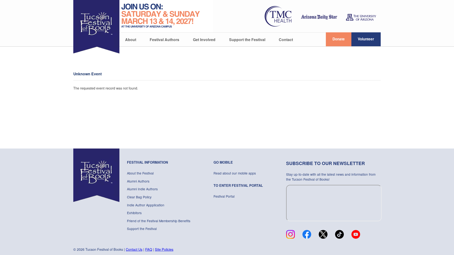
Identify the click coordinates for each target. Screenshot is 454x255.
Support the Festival (247, 39)
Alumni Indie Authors (142, 189)
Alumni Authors (138, 181)
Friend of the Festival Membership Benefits (158, 220)
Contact (286, 39)
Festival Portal (224, 196)
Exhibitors (134, 212)
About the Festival (140, 173)
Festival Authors (164, 39)
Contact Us (134, 249)
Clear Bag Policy (139, 197)
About (130, 39)
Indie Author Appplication (145, 205)
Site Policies (164, 249)
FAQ (148, 249)
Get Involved (204, 39)
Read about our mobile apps (235, 173)
